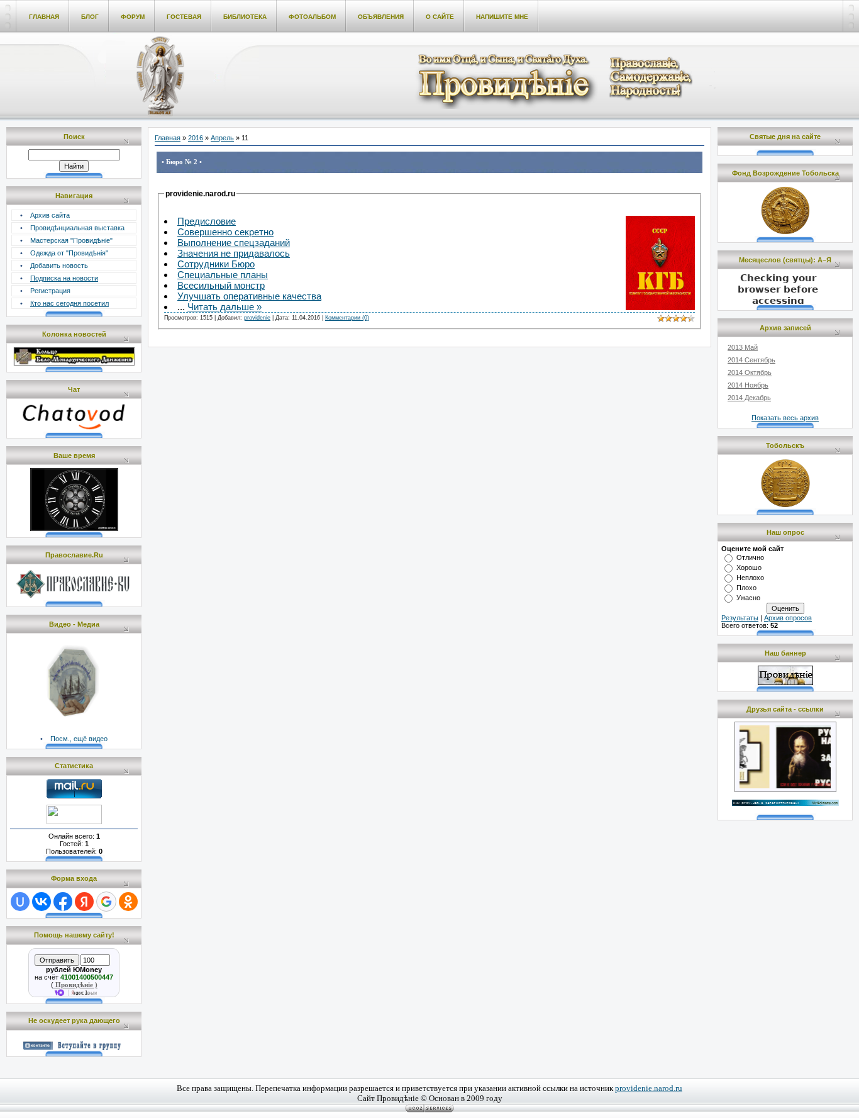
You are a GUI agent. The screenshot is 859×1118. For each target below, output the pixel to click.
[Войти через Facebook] (62, 901)
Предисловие (206, 221)
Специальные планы (222, 274)
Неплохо (750, 577)
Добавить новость (59, 265)
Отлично (750, 557)
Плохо (746, 587)
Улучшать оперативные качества (249, 296)
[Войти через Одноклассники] (128, 901)
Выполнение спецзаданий (233, 242)
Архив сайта (50, 215)
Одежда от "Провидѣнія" (69, 253)
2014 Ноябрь (748, 385)
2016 (195, 138)
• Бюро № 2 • (182, 161)
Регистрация (50, 290)
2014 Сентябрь (751, 360)
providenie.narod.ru (648, 1088)
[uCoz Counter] (74, 821)
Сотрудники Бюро (216, 264)
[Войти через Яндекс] (84, 901)
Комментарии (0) (347, 318)
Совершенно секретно (225, 231)
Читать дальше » (224, 306)
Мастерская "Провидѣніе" (71, 240)
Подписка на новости (64, 278)
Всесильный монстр (221, 285)
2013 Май (743, 347)
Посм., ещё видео (79, 738)
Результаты (739, 618)
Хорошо (749, 567)
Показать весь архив (785, 418)
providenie (257, 318)
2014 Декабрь (749, 397)
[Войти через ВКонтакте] (41, 901)
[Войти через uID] (20, 901)
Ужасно (748, 597)
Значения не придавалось (233, 253)
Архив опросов (788, 618)
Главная (167, 138)
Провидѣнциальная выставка (77, 228)
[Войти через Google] (106, 902)
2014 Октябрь (750, 372)
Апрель (222, 138)
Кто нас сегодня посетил (69, 303)
